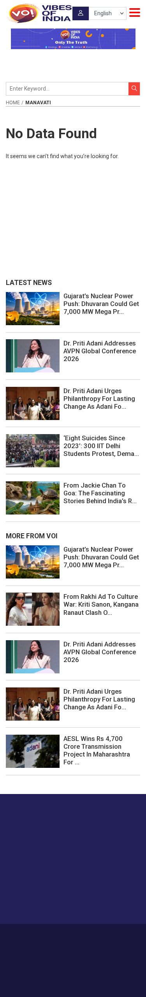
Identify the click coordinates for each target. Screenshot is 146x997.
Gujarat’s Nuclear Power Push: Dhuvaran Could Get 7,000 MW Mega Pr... (101, 303)
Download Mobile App (73, 977)
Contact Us (89, 935)
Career (37, 935)
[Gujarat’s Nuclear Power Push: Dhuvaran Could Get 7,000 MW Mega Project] (33, 308)
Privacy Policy (61, 943)
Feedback (118, 935)
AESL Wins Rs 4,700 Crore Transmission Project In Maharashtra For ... (96, 750)
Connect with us (45, 903)
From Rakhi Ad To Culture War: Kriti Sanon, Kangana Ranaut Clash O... (101, 604)
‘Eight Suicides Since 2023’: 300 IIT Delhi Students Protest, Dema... (101, 446)
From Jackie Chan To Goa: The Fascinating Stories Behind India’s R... (100, 493)
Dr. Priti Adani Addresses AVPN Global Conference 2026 (99, 351)
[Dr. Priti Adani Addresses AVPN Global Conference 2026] (33, 356)
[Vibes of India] (39, 13)
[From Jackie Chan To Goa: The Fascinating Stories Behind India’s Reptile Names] (33, 497)
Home (13, 102)
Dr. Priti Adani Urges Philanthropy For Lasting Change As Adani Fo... (99, 398)
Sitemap (91, 943)
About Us (61, 935)
